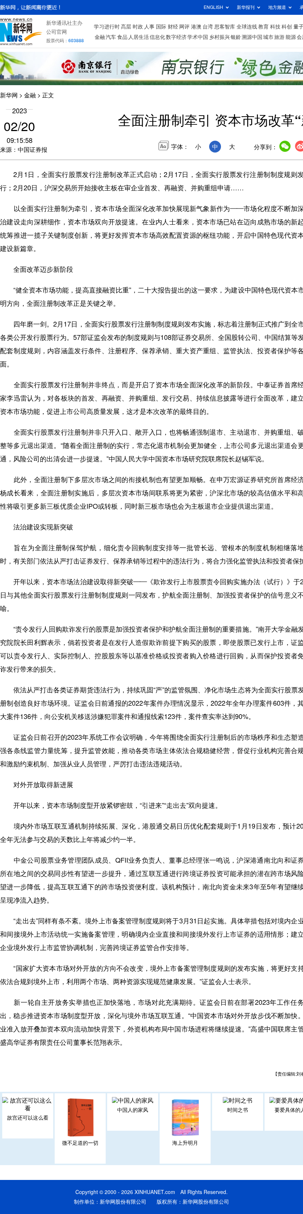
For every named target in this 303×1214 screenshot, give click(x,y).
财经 (173, 26)
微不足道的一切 (80, 1143)
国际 (161, 26)
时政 (138, 26)
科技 (275, 26)
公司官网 (56, 31)
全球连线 (246, 26)
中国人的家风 (132, 1110)
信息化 (157, 37)
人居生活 (138, 37)
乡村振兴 (219, 37)
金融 (100, 37)
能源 (291, 37)
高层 (126, 26)
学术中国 (197, 37)
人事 (149, 26)
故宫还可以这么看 (27, 1117)
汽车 (111, 37)
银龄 (236, 37)
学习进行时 (107, 26)
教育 (263, 26)
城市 (268, 37)
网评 (184, 26)
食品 (122, 37)
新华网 (9, 95)
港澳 (196, 26)
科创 (287, 26)
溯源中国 (252, 37)
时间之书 (237, 1110)
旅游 (279, 37)
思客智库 (224, 26)
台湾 (207, 26)
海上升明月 (185, 1143)
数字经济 (176, 37)
